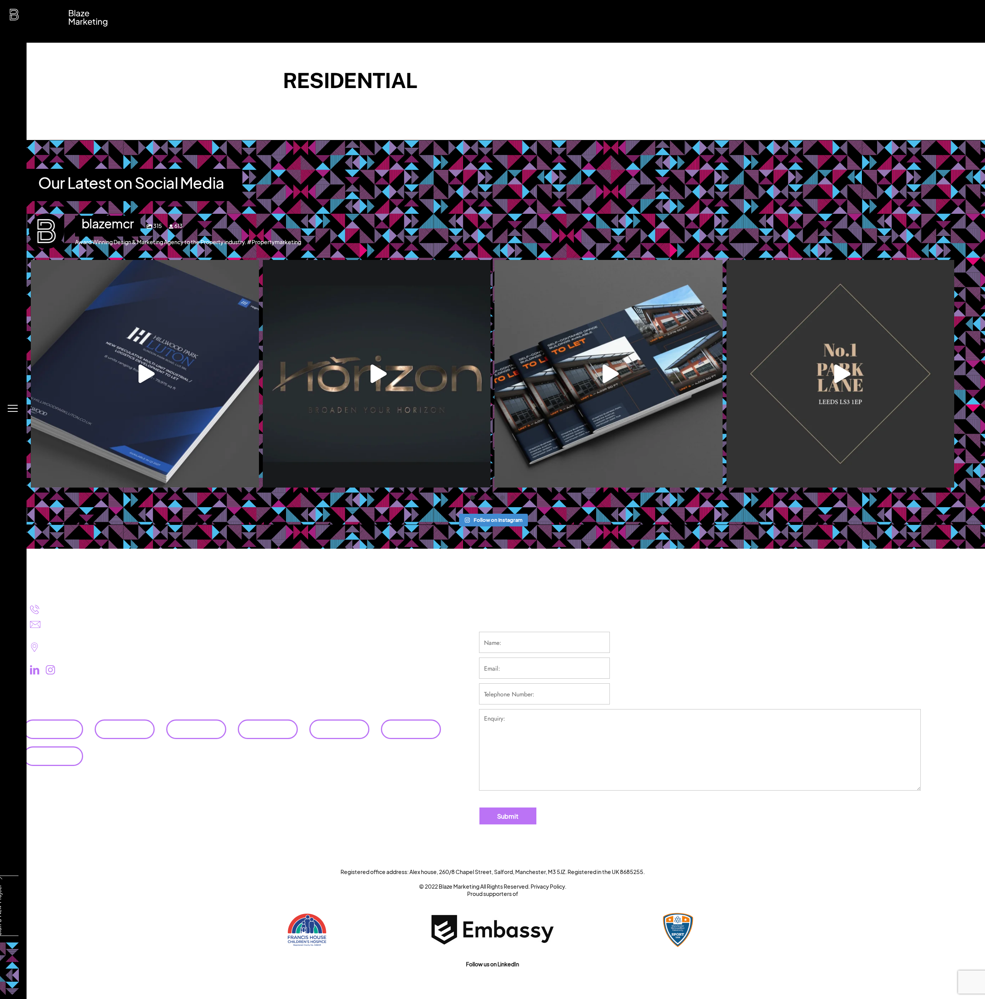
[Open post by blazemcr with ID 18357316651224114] (608, 374)
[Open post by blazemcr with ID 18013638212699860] (377, 374)
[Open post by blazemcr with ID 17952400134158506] (145, 374)
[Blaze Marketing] (14, 17)
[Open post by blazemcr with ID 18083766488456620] (840, 374)
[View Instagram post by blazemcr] (251, 478)
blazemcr (145, 268)
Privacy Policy (548, 886)
